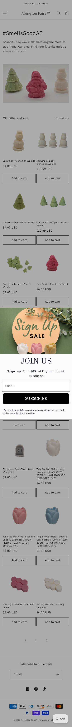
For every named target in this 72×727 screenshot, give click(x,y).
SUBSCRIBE (36, 398)
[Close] (68, 311)
